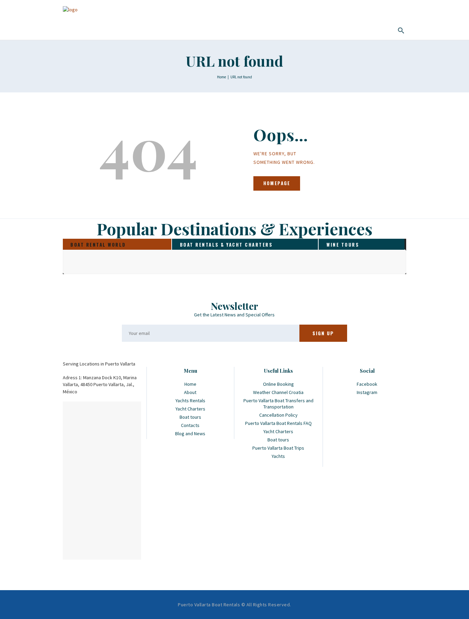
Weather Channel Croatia (278, 392)
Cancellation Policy (278, 415)
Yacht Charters (190, 409)
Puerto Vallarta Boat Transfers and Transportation (278, 403)
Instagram (367, 392)
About (190, 392)
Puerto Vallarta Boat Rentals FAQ (278, 423)
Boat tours (190, 417)
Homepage (276, 183)
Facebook (367, 384)
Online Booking (278, 384)
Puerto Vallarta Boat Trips (278, 448)
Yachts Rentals (190, 400)
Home (221, 77)
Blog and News (190, 433)
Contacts (190, 425)
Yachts (278, 456)
